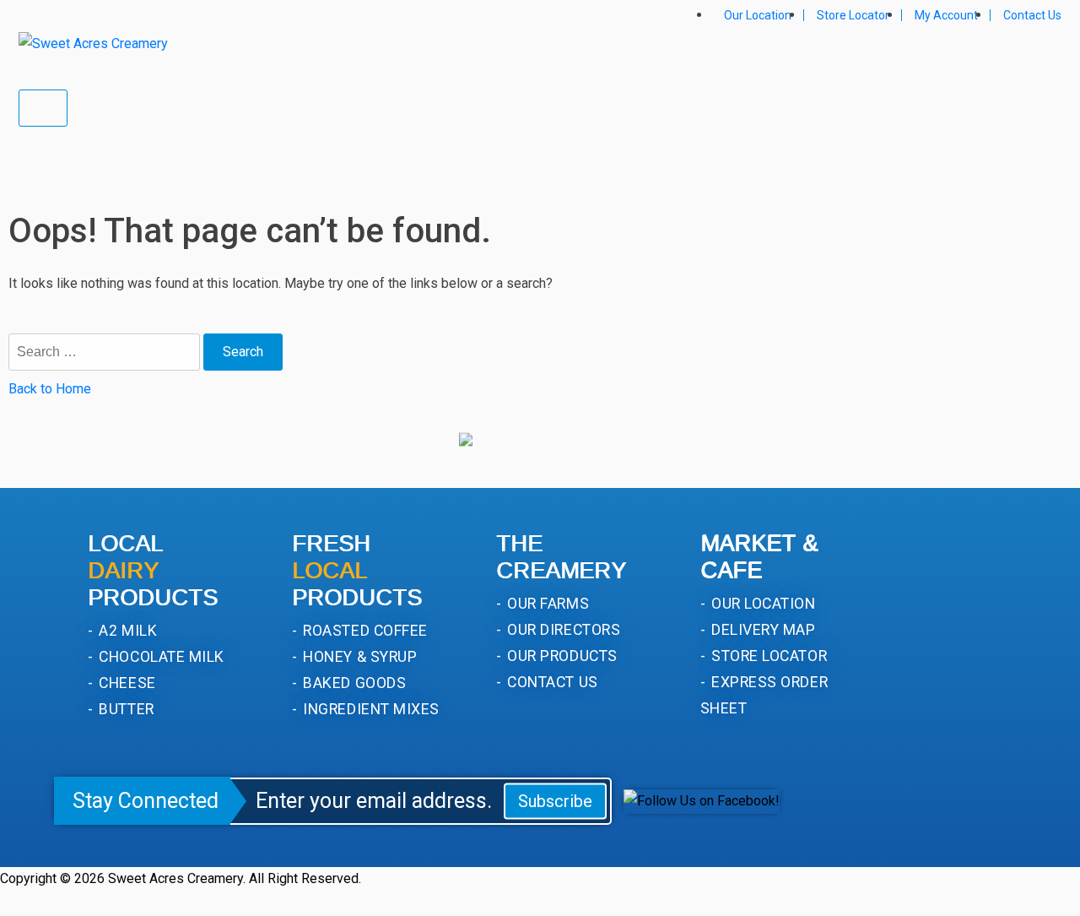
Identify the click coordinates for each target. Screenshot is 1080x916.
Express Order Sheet (764, 695)
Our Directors (562, 629)
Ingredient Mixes (370, 709)
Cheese (125, 682)
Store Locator (853, 15)
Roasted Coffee (364, 630)
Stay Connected (146, 801)
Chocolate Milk (159, 656)
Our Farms (546, 603)
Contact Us (1032, 15)
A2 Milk (126, 630)
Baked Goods (353, 682)
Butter (124, 709)
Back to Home (49, 389)
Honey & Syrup (358, 656)
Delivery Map (762, 629)
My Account (946, 15)
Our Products (561, 655)
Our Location (757, 15)
